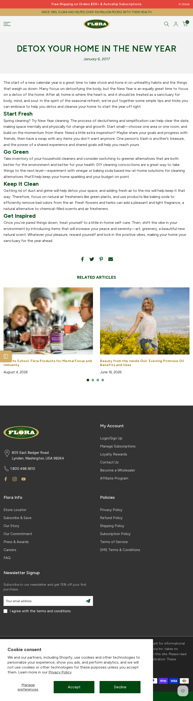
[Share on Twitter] (91, 259)
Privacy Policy (60, 672)
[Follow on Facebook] (6, 479)
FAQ (7, 558)
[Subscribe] (88, 601)
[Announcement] (96, 4)
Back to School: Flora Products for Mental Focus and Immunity (48, 363)
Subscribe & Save (18, 518)
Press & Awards (16, 542)
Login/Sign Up (111, 438)
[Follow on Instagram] (14, 479)
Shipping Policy (112, 526)
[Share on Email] (110, 259)
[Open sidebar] (6, 356)
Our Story (11, 526)
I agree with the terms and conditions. (40, 611)
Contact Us (109, 462)
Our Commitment (18, 534)
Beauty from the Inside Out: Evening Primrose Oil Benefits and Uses (142, 363)
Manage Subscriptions (118, 446)
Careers (10, 550)
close (10, 4)
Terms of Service (114, 542)
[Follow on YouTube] (23, 479)
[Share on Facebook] (82, 259)
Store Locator (15, 510)
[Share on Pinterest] (101, 259)
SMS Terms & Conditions (120, 550)
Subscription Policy (115, 534)
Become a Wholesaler (117, 470)
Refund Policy (111, 518)
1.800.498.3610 (22, 469)
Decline (120, 687)
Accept (74, 687)
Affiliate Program (114, 478)
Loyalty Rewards (113, 454)
